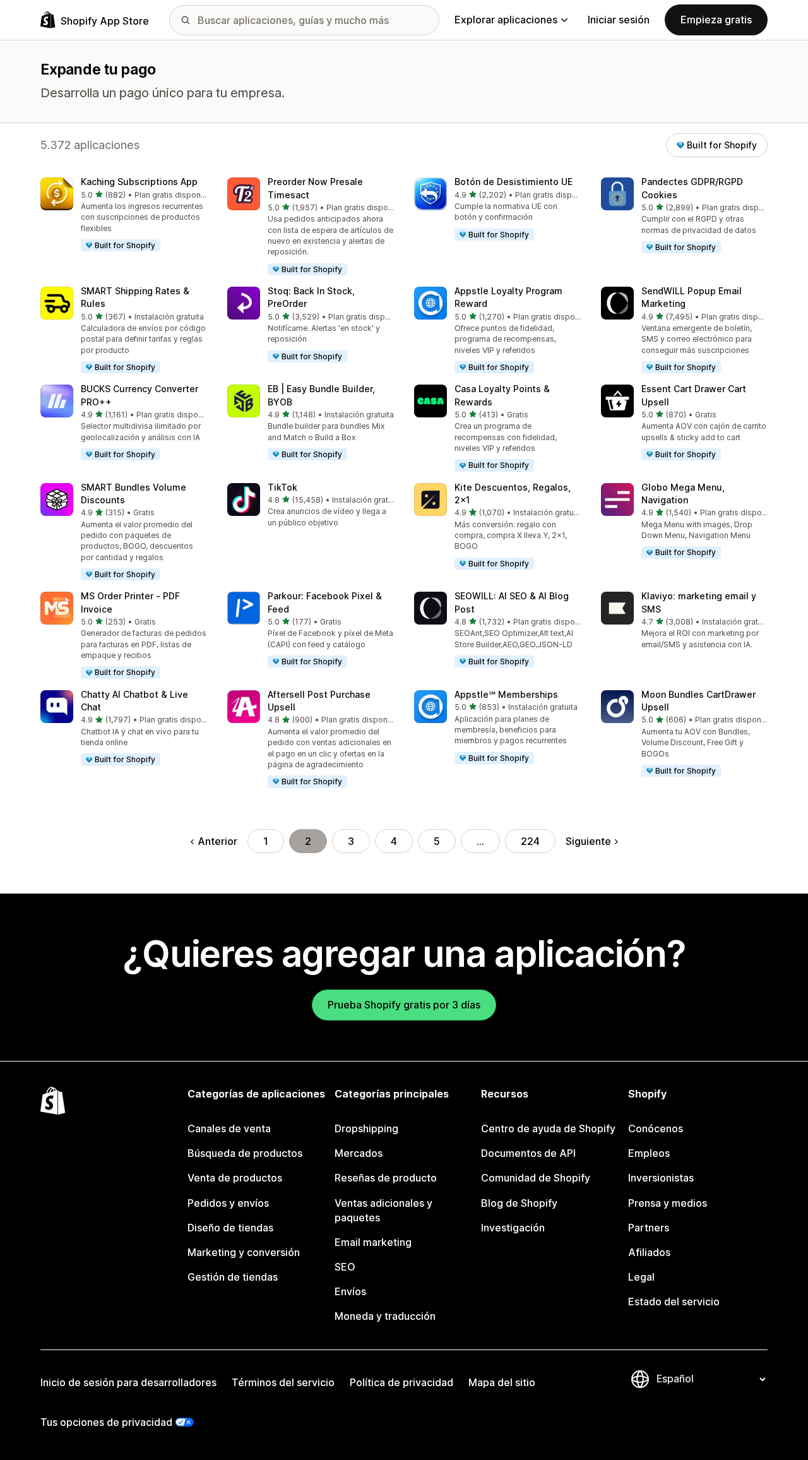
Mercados (359, 1153)
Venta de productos (234, 1177)
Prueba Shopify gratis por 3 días (404, 1004)
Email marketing (373, 1242)
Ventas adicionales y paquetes (383, 1210)
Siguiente (588, 841)
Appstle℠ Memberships (506, 694)
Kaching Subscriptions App (139, 181)
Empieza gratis (716, 19)
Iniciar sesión (619, 19)
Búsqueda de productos (244, 1153)
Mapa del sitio (501, 1382)
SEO (345, 1266)
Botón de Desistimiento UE (513, 181)
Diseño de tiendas (230, 1227)
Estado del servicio (674, 1301)
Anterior (217, 841)
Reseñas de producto (386, 1177)
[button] (123, 215)
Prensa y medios (667, 1203)
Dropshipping (366, 1128)
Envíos (350, 1291)
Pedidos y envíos (228, 1203)
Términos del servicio (283, 1382)
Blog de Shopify (519, 1203)
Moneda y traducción (385, 1316)
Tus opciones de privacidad (106, 1422)
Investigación (513, 1227)
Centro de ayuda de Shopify (548, 1128)
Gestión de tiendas (232, 1277)
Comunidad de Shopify (535, 1177)
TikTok (282, 487)
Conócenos (655, 1128)
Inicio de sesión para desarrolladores (128, 1382)
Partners (648, 1227)
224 (530, 841)
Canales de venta (229, 1128)
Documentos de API (528, 1153)
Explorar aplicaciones (505, 19)
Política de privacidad (401, 1382)
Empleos (649, 1153)
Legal (641, 1277)
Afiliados (649, 1252)
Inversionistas (661, 1177)
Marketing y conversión (243, 1252)
